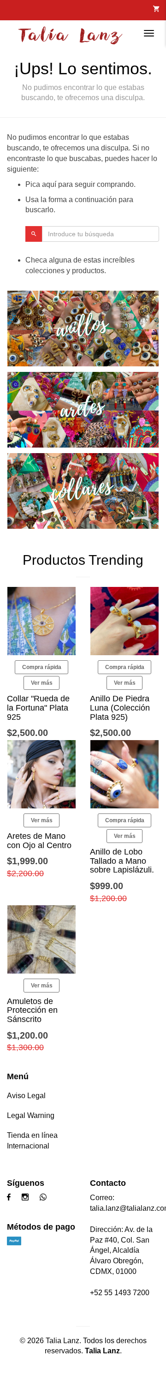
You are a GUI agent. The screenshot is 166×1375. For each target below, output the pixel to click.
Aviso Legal (26, 1096)
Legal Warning (30, 1115)
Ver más (42, 683)
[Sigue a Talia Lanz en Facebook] (11, 1198)
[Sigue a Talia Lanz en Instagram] (27, 1198)
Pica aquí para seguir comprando (79, 184)
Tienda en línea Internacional (32, 1140)
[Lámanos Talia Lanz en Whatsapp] (45, 1198)
